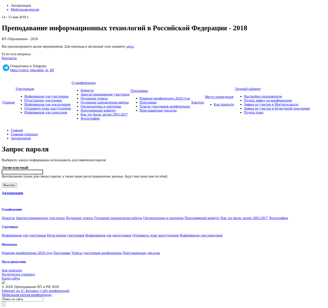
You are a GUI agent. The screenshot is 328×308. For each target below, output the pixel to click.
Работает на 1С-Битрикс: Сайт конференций (35, 291)
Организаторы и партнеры (101, 106)
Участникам (24, 89)
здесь (130, 46)
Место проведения (219, 97)
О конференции (84, 83)
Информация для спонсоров (45, 112)
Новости (87, 90)
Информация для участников (46, 96)
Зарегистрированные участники (105, 94)
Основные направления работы (105, 102)
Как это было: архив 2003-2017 (104, 114)
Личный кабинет (248, 89)
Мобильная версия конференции (27, 295)
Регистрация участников (43, 100)
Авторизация (21, 138)
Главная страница (24, 134)
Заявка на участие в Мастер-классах (271, 104)
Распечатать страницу (18, 274)
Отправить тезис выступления (47, 108)
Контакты (9, 58)
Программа (139, 91)
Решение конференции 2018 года (164, 98)
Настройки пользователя (263, 96)
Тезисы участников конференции (164, 106)
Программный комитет (98, 110)
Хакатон (197, 102)
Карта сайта (11, 278)
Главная (8, 102)
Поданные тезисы (94, 98)
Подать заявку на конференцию (268, 100)
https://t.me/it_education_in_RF (32, 70)
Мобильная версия (25, 9)
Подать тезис (254, 112)
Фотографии (90, 118)
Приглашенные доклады (158, 110)
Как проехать (224, 104)
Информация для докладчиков (47, 104)
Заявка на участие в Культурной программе (277, 108)
